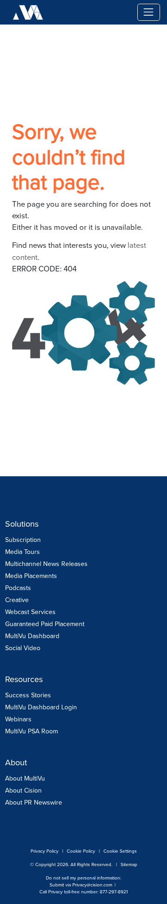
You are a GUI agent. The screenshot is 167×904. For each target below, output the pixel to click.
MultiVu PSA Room (31, 731)
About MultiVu (25, 778)
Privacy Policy (44, 851)
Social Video (22, 648)
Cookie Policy (81, 851)
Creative (17, 600)
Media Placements (31, 576)
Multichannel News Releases (46, 564)
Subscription (23, 540)
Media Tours (22, 552)
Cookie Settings (120, 851)
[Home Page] (96, 12)
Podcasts (18, 588)
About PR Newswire (33, 802)
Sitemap (129, 864)
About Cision (23, 790)
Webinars (18, 719)
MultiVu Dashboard (32, 636)
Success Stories (28, 695)
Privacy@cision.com (92, 884)
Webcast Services (30, 612)
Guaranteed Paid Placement (44, 624)
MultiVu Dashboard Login (41, 707)
